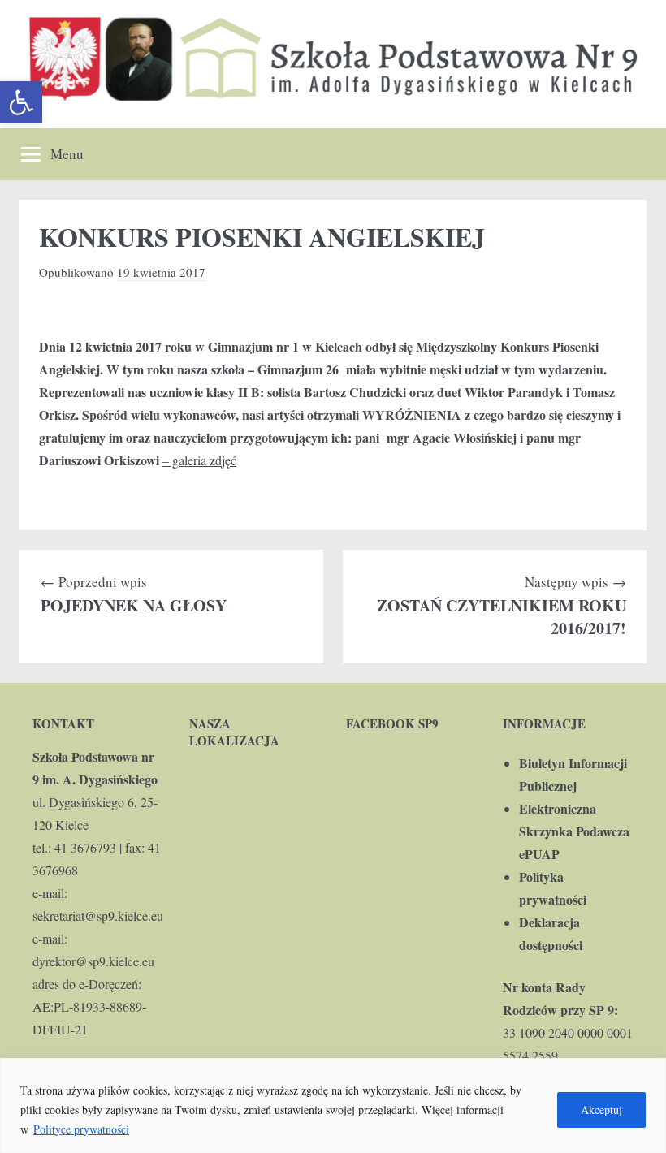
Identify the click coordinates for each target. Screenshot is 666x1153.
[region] (333, 1105)
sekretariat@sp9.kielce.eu (97, 915)
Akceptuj (601, 1109)
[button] (21, 102)
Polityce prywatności (81, 1129)
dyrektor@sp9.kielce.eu (93, 960)
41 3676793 (85, 847)
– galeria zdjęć (199, 460)
